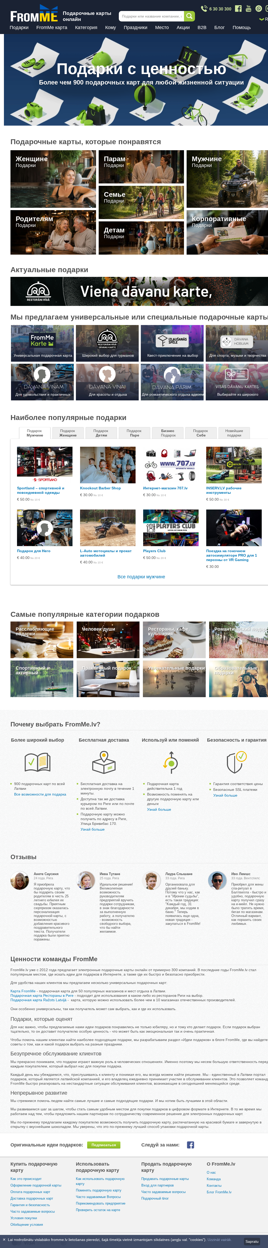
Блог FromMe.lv (219, 1192)
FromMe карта (51, 27)
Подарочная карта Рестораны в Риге (42, 995)
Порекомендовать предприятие (100, 1203)
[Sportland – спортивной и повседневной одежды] (44, 465)
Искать (189, 16)
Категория (86, 27)
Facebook (195, 1145)
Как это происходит (26, 1179)
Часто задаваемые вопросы (32, 1211)
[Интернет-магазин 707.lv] (171, 465)
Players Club (154, 551)
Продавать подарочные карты (165, 1179)
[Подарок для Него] (44, 528)
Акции (183, 27)
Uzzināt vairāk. (220, 1240)
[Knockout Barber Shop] (108, 465)
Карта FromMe (23, 991)
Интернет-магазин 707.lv (165, 488)
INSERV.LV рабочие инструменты (224, 490)
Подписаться (104, 1145)
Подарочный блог (155, 1198)
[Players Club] (171, 528)
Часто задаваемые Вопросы (98, 1197)
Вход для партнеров (157, 1185)
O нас (211, 1172)
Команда (214, 1179)
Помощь (242, 27)
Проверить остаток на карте (98, 1210)
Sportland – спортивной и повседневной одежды (40, 490)
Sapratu (252, 1241)
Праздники (135, 27)
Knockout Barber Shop (100, 488)
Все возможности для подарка (40, 794)
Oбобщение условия (26, 1225)
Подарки (19, 27)
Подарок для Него (34, 551)
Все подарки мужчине (141, 576)
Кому (110, 27)
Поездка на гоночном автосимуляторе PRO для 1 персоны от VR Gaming (231, 555)
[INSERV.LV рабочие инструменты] (234, 465)
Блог (219, 27)
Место (162, 27)
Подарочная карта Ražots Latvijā (38, 1000)
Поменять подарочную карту (98, 1190)
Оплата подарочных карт (30, 1192)
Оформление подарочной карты (35, 1185)
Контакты (214, 1186)
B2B (202, 27)
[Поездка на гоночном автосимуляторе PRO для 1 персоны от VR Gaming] (234, 528)
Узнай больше (93, 829)
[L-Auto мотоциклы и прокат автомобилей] (108, 528)
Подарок (35, 433)
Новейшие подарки (234, 433)
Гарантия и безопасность (30, 1205)
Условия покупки (23, 1218)
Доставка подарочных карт (31, 1198)
